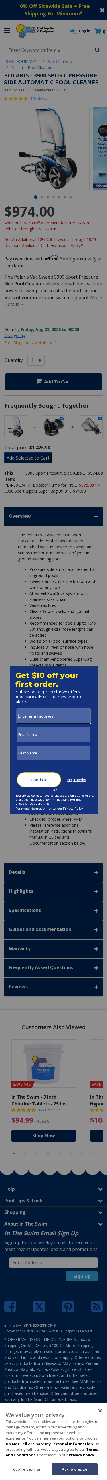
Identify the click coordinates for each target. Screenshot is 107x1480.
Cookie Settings (27, 1469)
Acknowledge (74, 1469)
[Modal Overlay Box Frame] (53, 740)
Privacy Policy (81, 1454)
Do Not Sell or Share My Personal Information (49, 1443)
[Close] (100, 1411)
